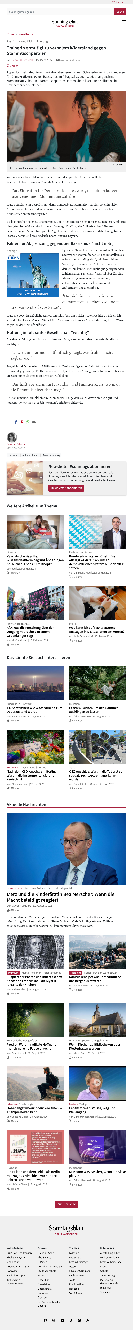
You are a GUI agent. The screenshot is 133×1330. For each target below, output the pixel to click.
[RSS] (87, 1321)
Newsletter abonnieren (66, 488)
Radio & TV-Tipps (16, 1275)
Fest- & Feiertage (78, 1262)
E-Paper (42, 1262)
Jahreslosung (107, 1275)
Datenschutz (45, 1289)
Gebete (104, 1271)
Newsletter (44, 1284)
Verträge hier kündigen (50, 1266)
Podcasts (12, 1271)
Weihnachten (76, 1275)
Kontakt (42, 1275)
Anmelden (121, 2)
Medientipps (13, 1262)
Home (10, 34)
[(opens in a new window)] (45, 1321)
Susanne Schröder (23, 60)
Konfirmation (76, 1284)
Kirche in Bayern (16, 1257)
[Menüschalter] (124, 22)
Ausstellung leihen (110, 1253)
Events (104, 1266)
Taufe (72, 1280)
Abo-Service (44, 1257)
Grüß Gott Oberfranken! (19, 1253)
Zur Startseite (66, 1204)
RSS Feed (105, 1288)
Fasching (74, 1253)
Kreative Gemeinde (111, 1262)
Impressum (44, 1293)
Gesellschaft (27, 34)
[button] (12, 66)
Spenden (105, 1292)
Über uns (43, 1297)
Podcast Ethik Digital (18, 1266)
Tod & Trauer (76, 1293)
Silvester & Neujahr (79, 1271)
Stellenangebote (47, 1271)
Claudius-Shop (46, 1253)
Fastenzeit (75, 1257)
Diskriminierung (51, 455)
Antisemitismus (30, 455)
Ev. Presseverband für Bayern (49, 1304)
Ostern (72, 1266)
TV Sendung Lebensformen (15, 1281)
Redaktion (43, 1280)
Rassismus (13, 455)
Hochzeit (74, 1289)
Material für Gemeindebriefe (109, 1281)
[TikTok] (71, 1321)
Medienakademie (110, 1257)
